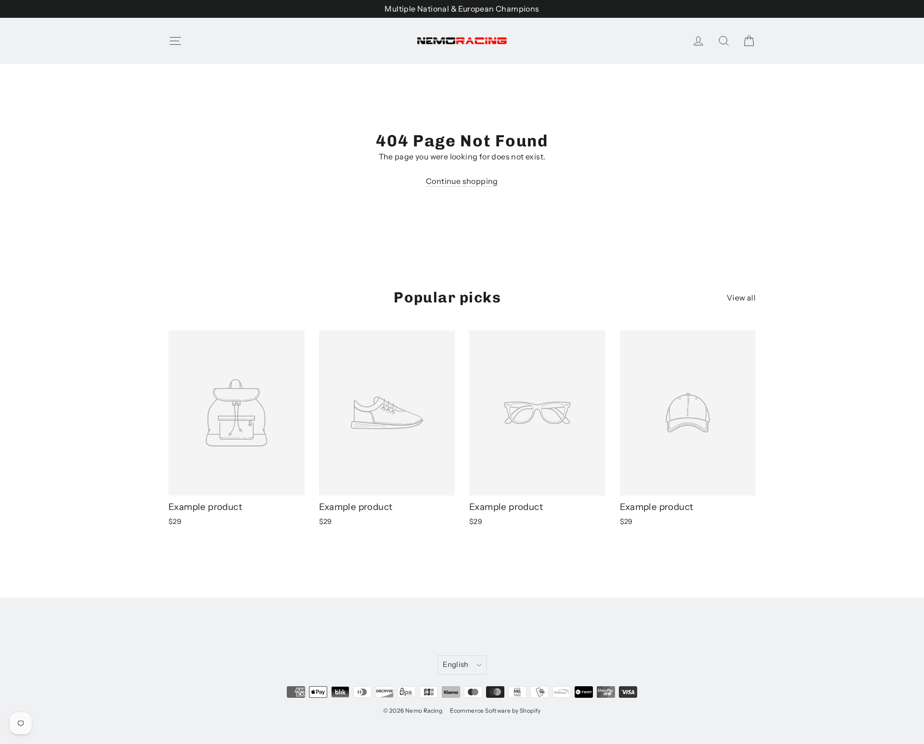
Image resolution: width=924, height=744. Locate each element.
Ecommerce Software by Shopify (495, 710)
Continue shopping (462, 181)
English (456, 664)
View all (741, 297)
